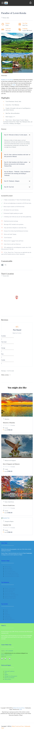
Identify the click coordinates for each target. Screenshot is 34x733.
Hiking (6, 613)
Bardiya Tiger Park (9, 591)
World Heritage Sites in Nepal (11, 573)
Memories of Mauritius (9, 422)
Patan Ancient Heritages (10, 593)
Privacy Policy (8, 679)
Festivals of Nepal (9, 570)
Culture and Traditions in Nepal (12, 574)
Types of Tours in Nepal (10, 571)
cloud (20, 709)
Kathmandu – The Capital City (11, 594)
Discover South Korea (9, 505)
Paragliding (7, 614)
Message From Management (11, 676)
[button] (4, 63)
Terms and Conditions (9, 671)
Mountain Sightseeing (10, 619)
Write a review (5, 375)
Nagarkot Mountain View (10, 596)
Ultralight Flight (8, 618)
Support (6, 674)
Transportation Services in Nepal (12, 576)
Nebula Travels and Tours (19, 708)
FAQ (6, 673)
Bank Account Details (9, 677)
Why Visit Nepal (8, 568)
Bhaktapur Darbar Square (10, 598)
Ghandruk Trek (7, 525)
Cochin (13, 84)
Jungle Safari (7, 616)
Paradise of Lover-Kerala (7, 79)
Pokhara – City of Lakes (10, 588)
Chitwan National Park (10, 590)
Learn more (29, 635)
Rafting (6, 611)
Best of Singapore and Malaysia (11, 464)
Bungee (6, 610)
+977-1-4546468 (9, 650)
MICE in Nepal (8, 566)
